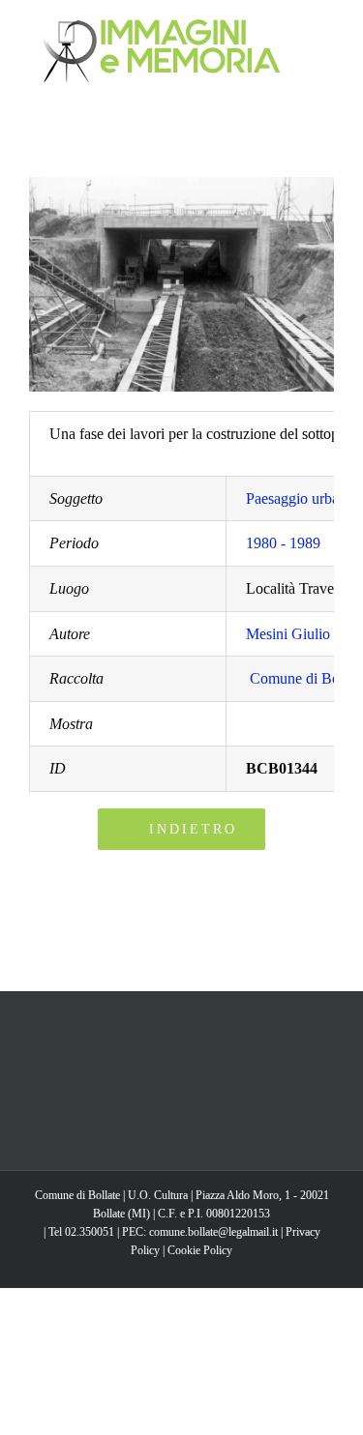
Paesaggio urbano (300, 498)
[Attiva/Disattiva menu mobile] (326, 29)
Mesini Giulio (288, 634)
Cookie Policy (199, 1250)
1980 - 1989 (283, 543)
